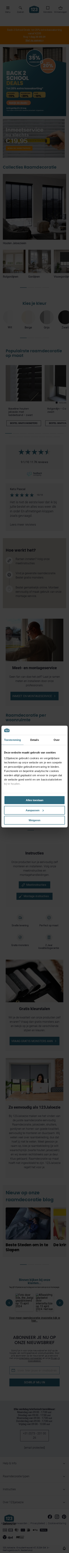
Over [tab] (57, 739)
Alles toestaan (34, 800)
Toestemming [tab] (12, 739)
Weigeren (34, 820)
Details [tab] (34, 739)
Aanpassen (32, 810)
